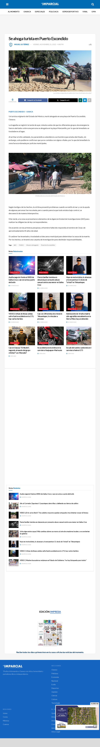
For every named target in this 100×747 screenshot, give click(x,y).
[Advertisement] (50, 23)
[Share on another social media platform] (89, 100)
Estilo (53, 684)
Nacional (54, 681)
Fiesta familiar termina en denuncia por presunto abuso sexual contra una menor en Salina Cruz (53, 522)
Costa (5, 717)
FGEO (21, 245)
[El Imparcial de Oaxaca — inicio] (26, 666)
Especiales (40, 12)
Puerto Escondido (48, 245)
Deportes (55, 688)
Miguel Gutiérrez (21, 44)
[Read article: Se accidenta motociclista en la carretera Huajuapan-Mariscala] (50, 336)
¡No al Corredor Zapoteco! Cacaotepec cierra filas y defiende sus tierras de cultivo (49, 503)
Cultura (54, 699)
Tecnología (55, 703)
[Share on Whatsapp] (80, 100)
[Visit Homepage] (50, 4)
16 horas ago (43, 322)
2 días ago (42, 353)
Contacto (55, 724)
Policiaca (53, 12)
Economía (55, 677)
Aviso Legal (55, 732)
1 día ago (13, 356)
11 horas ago (43, 288)
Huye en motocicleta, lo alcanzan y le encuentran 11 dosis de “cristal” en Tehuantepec (78, 279)
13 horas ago (71, 285)
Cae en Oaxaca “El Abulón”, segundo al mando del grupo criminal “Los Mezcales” (19, 350)
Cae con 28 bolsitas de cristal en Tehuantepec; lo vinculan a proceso (49, 316)
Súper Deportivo (70, 12)
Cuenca (6, 724)
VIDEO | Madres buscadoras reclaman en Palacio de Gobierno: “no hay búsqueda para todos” (53, 560)
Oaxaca (27, 12)
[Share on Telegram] (85, 100)
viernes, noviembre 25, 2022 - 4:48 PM (48, 44)
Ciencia (54, 695)
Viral (85, 12)
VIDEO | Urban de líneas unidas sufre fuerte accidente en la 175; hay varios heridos (21, 316)
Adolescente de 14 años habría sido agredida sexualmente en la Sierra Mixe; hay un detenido (78, 316)
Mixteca (6, 721)
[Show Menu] (7, 4)
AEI (15, 245)
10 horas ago (14, 285)
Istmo (5, 713)
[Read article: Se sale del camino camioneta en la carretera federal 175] (79, 336)
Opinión (95, 12)
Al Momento (14, 12)
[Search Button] (92, 4)
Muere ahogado (32, 245)
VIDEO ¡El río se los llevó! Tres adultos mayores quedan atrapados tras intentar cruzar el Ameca (54, 513)
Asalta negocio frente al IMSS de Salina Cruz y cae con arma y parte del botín (22, 279)
